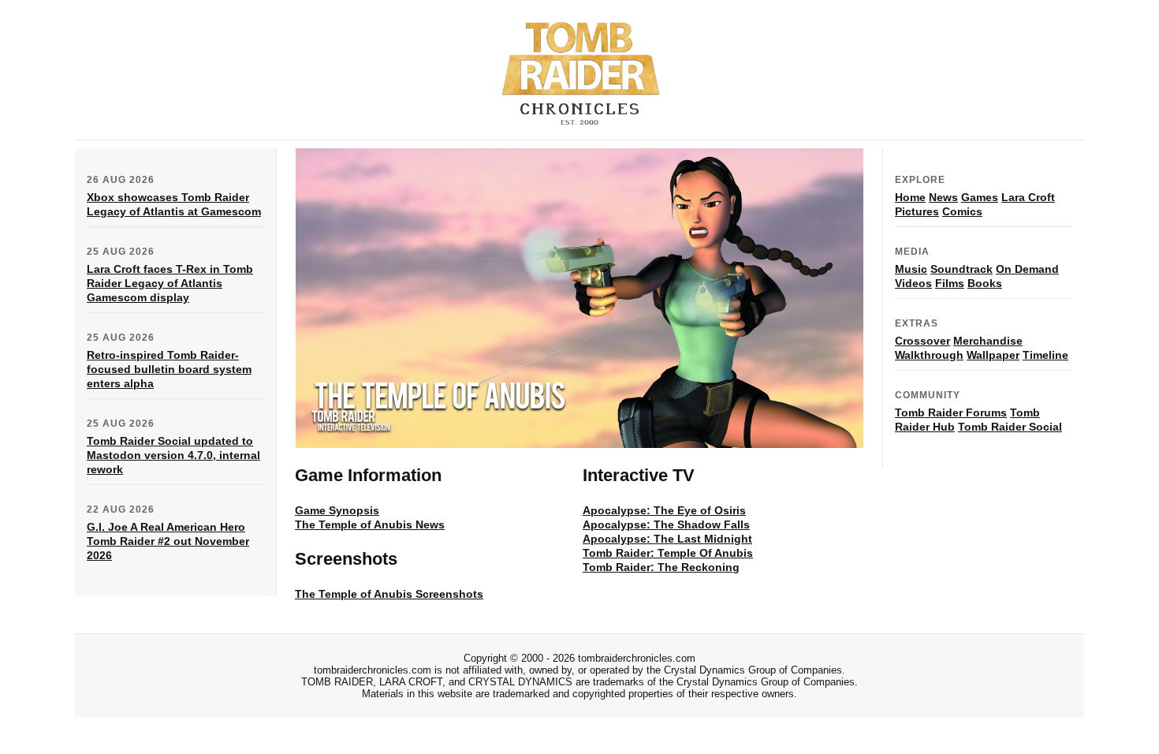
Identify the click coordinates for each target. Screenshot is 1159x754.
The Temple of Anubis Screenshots (389, 594)
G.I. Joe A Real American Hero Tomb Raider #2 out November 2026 (168, 541)
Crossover (922, 340)
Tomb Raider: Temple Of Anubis (668, 553)
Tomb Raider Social (1010, 426)
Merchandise (988, 340)
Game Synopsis (337, 510)
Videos (913, 283)
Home (910, 197)
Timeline (1045, 355)
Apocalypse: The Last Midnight (667, 538)
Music (911, 269)
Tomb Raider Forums (951, 412)
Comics (962, 211)
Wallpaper (993, 355)
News (943, 197)
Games (979, 197)
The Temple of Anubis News (370, 524)
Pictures (917, 211)
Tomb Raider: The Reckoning (661, 567)
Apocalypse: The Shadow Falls (666, 524)
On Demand (1027, 269)
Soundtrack (961, 269)
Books (984, 283)
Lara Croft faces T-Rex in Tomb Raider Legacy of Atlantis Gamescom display (170, 283)
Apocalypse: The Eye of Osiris (664, 510)
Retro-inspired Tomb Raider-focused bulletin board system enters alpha (169, 369)
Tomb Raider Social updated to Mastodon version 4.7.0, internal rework (173, 455)
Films (949, 283)
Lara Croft (1028, 197)
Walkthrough (929, 355)
